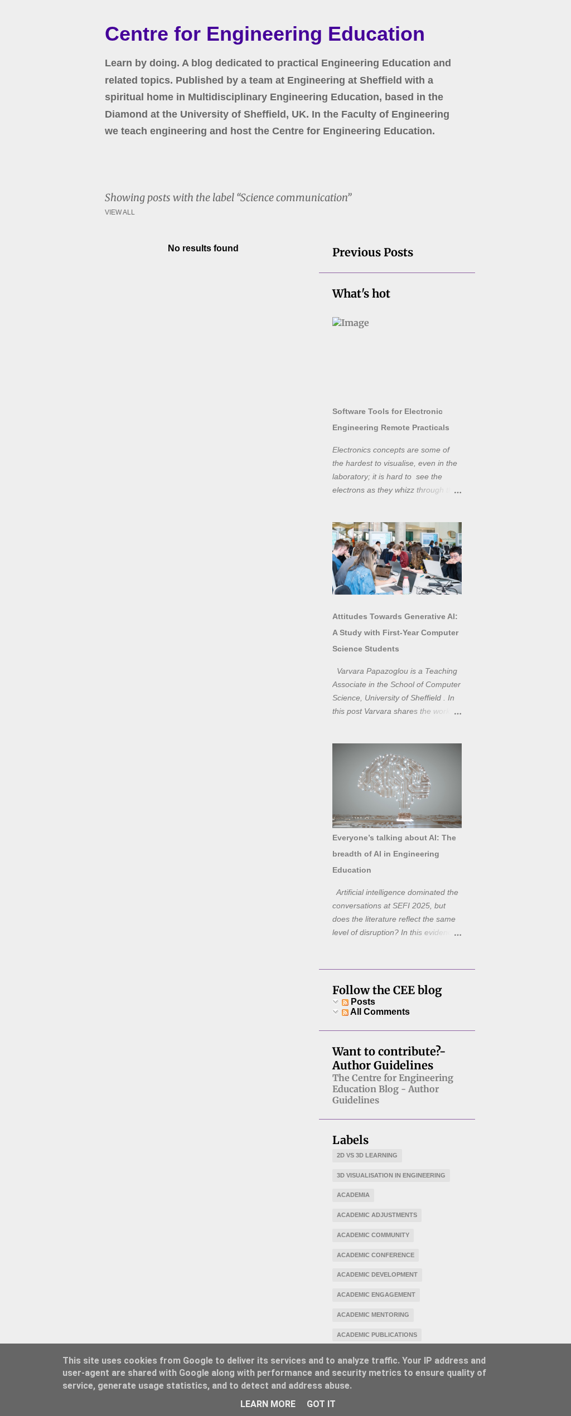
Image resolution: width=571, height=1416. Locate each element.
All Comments (379, 1011)
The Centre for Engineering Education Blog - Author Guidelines (392, 1089)
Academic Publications (377, 1334)
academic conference (375, 1255)
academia (353, 1194)
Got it (321, 1404)
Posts (362, 1001)
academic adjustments (377, 1214)
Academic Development (377, 1274)
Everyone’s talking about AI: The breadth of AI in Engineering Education (394, 853)
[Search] (468, 35)
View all (120, 212)
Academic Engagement (376, 1294)
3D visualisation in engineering (391, 1175)
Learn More (268, 1404)
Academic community (373, 1235)
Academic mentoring (373, 1314)
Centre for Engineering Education (265, 33)
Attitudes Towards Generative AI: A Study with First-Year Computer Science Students (395, 632)
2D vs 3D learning (367, 1155)
